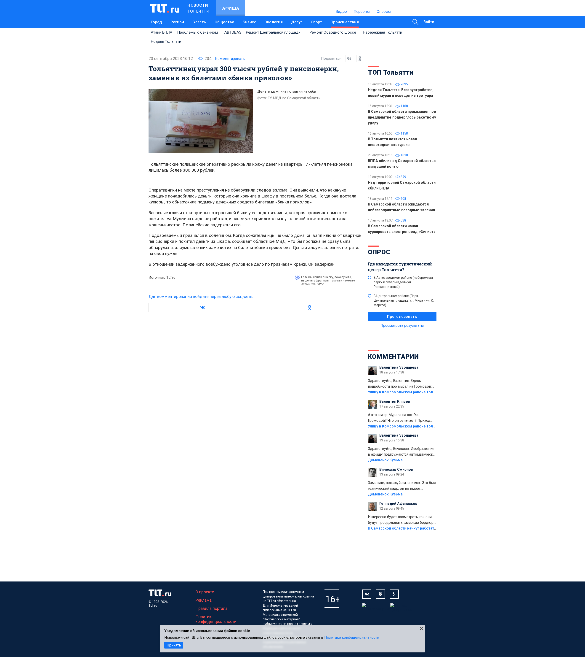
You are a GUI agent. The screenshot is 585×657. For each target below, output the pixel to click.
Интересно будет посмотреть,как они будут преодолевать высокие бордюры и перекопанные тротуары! (402, 520)
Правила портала (211, 608)
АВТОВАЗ (232, 32)
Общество (224, 22)
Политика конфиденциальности (216, 619)
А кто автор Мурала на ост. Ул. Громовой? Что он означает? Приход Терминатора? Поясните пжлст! (399, 418)
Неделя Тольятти (166, 41)
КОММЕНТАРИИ (393, 356)
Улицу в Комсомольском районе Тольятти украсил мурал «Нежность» (430, 392)
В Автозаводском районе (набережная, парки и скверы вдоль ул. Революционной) (403, 282)
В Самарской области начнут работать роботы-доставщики (421, 528)
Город (156, 22)
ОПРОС (379, 252)
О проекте (204, 591)
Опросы (384, 11)
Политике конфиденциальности (351, 637)
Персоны (362, 11)
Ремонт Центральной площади (273, 32)
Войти (428, 22)
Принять (174, 645)
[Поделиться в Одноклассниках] (357, 58)
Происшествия (345, 22)
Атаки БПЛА (161, 32)
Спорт (316, 22)
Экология (274, 22)
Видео (341, 11)
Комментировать (230, 59)
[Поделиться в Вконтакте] (346, 58)
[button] (202, 307)
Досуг (296, 22)
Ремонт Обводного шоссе (332, 32)
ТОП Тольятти (390, 72)
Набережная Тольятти (382, 32)
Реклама (203, 600)
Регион (177, 22)
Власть (199, 22)
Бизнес (249, 22)
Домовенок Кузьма (385, 460)
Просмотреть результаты (402, 325)
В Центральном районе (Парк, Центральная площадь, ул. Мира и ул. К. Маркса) (404, 300)
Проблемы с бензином (197, 32)
